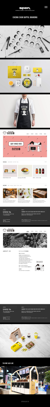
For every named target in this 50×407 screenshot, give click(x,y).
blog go (26, 401)
